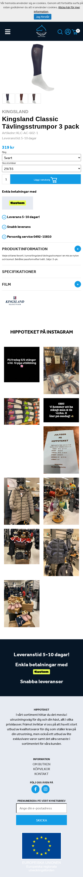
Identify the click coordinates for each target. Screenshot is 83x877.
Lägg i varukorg (42, 179)
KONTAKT (41, 774)
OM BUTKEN (41, 764)
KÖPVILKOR (41, 769)
